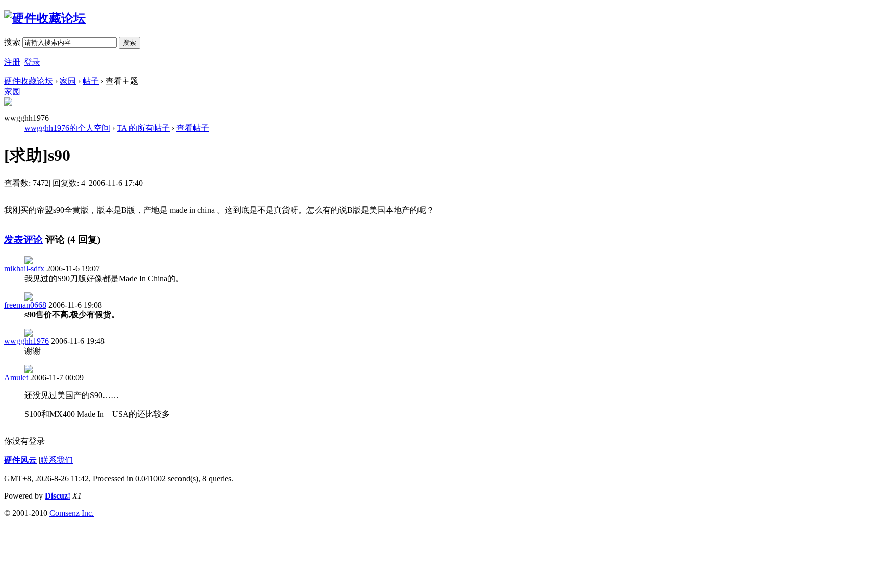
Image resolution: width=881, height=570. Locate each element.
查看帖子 (192, 127)
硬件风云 (20, 460)
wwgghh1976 (26, 341)
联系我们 (56, 460)
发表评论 (23, 239)
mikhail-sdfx (24, 268)
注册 (12, 62)
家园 (68, 81)
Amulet (16, 377)
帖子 (91, 81)
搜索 (12, 42)
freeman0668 (25, 305)
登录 (32, 62)
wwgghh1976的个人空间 (67, 127)
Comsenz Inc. (71, 513)
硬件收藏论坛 (28, 81)
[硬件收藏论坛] (45, 18)
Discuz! (57, 495)
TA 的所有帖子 (143, 127)
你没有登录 (24, 441)
